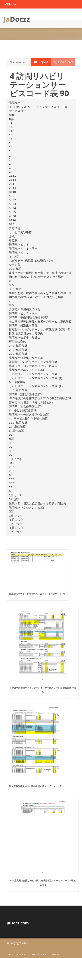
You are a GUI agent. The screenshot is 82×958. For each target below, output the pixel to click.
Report (42, 62)
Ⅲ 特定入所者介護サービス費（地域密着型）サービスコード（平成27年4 (43, 882)
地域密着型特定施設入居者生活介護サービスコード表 (35, 786)
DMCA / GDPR (38, 954)
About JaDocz (16, 954)
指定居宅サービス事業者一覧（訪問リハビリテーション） (37, 593)
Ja (16, 19)
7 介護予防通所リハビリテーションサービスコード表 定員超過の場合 (43, 690)
